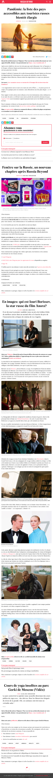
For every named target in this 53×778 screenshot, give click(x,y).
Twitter (49, 56)
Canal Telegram (6, 257)
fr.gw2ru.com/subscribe (44, 267)
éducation (22, 285)
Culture (20, 309)
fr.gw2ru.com (47, 246)
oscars (24, 661)
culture (14, 285)
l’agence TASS (5, 99)
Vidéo (18, 693)
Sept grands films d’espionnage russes (12, 668)
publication (14, 720)
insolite (31, 743)
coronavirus (24, 118)
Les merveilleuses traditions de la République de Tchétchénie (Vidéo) (22, 753)
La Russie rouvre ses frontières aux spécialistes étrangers (18, 158)
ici (22, 775)
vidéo (37, 743)
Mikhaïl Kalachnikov (23, 419)
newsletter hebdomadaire (22, 736)
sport (17, 743)
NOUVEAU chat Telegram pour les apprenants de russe (18, 260)
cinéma (11, 661)
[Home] (3, 2)
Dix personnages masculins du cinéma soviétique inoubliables (20, 671)
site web (24, 739)
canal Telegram (19, 733)
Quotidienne (16, 138)
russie (4, 118)
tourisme (11, 118)
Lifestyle (18, 21)
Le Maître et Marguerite (8, 554)
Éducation (19, 175)
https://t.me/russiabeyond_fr (37, 63)
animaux (23, 743)
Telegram (10, 354)
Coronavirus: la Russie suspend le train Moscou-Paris (17, 152)
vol (17, 118)
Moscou (11, 743)
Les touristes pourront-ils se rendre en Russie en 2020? (18, 155)
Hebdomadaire (8, 138)
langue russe (6, 285)
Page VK (4, 263)
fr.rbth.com (16, 244)
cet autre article (9, 109)
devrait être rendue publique (28, 106)
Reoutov (13, 369)
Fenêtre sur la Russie (15, 358)
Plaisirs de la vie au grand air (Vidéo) (12, 750)
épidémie (33, 118)
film (30, 661)
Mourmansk (40, 459)
